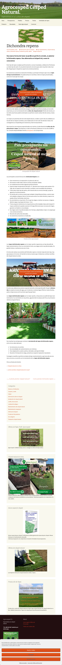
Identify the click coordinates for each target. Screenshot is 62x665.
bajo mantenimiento (42, 49)
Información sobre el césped (27, 49)
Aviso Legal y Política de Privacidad (35, 663)
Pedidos (20, 20)
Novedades (12, 24)
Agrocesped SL (38, 51)
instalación (22, 51)
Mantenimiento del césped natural (16, 406)
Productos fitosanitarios (14, 414)
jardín (26, 51)
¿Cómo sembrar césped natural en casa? (19, 370)
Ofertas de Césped (13, 411)
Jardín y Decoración (13, 401)
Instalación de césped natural (15, 399)
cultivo (8, 51)
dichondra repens (14, 51)
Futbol (9, 394)
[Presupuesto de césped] (31, 476)
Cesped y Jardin (12, 391)
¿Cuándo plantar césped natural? (18, 379)
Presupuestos (11, 20)
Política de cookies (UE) (29, 626)
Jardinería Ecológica (13, 404)
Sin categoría (11, 417)
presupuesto (30, 130)
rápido (30, 51)
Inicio (3, 20)
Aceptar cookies (31, 650)
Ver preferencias (31, 659)
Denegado (31, 654)
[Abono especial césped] (31, 522)
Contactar (33, 24)
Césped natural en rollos (14, 366)
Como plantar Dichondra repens (44, 379)
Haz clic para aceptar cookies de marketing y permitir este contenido (31, 93)
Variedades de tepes (44, 20)
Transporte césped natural (14, 419)
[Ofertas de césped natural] (31, 560)
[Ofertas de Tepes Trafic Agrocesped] (31, 437)
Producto (4, 24)
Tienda (34, 20)
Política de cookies (23, 663)
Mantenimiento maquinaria (14, 409)
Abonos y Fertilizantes (13, 389)
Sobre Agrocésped (23, 24)
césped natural (51, 49)
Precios (27, 20)
